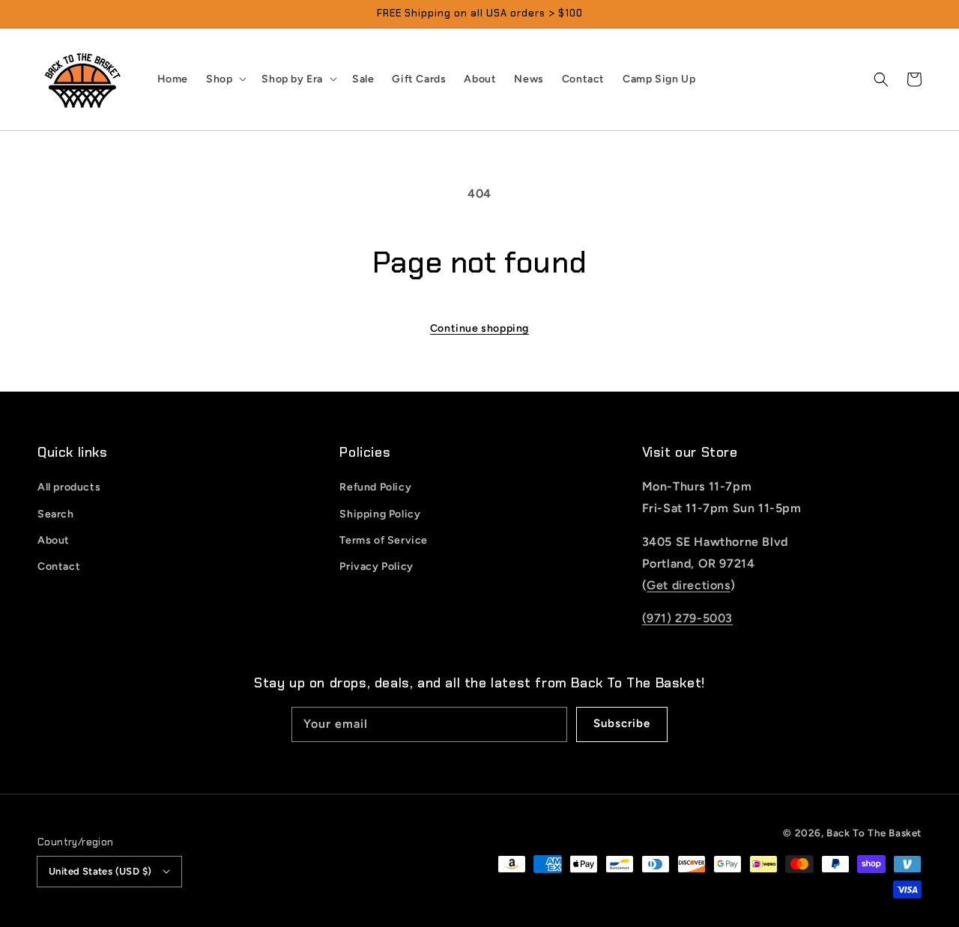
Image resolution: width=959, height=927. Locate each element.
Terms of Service (383, 540)
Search (55, 514)
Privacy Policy (376, 566)
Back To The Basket (874, 833)
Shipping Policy (379, 514)
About (53, 540)
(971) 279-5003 (687, 618)
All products (68, 487)
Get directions (688, 585)
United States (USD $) (100, 871)
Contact (58, 566)
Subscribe (621, 723)
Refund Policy (375, 487)
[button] (881, 79)
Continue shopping (479, 328)
